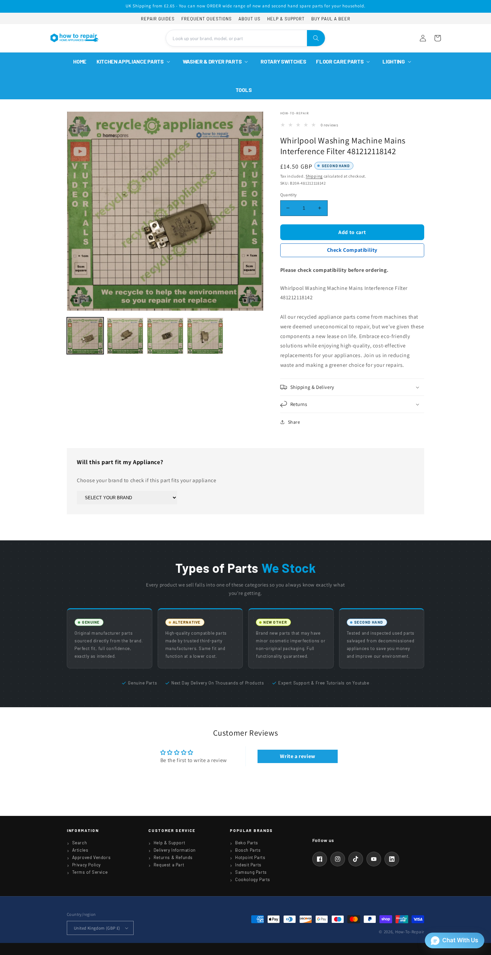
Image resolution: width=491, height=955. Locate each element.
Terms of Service (90, 872)
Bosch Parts (248, 850)
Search (79, 842)
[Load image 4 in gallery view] (205, 336)
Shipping (314, 176)
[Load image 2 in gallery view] (125, 336)
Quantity (288, 195)
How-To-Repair (409, 932)
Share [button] (294, 422)
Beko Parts (246, 842)
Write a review (297, 756)
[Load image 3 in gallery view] (165, 336)
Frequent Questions (206, 18)
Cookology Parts (252, 879)
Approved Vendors (91, 857)
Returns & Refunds (173, 857)
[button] (135, 61)
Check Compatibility (352, 249)
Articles (80, 850)
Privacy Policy (86, 864)
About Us (249, 18)
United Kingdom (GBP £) (97, 928)
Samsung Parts (251, 872)
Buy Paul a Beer (330, 18)
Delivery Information (175, 850)
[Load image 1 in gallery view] (85, 336)
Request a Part (169, 864)
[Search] (316, 38)
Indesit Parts (248, 864)
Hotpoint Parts (250, 857)
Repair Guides (158, 18)
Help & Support (286, 18)
